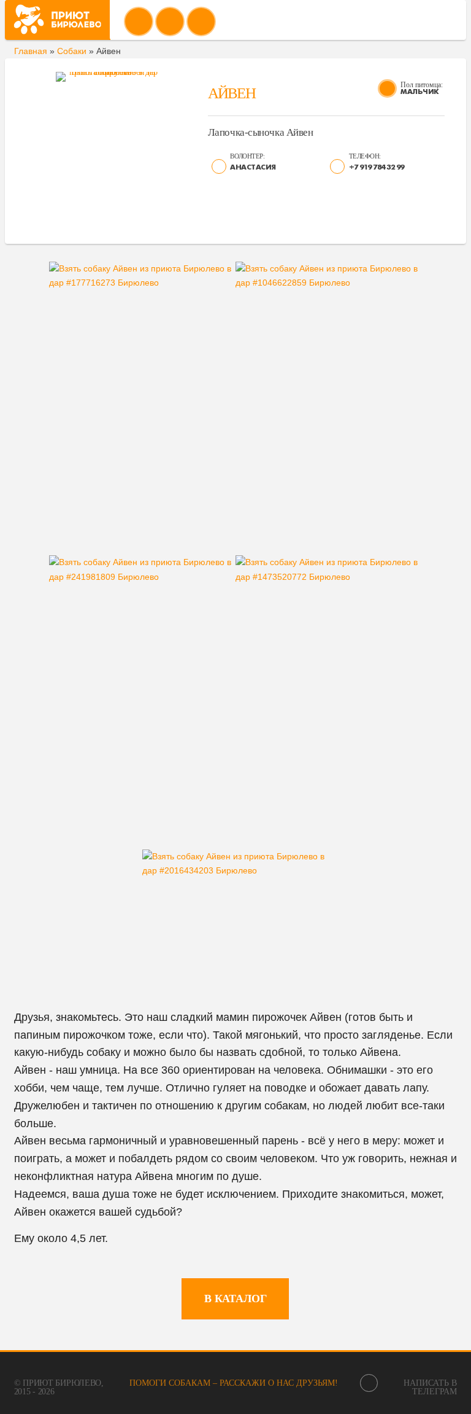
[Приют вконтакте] (138, 21)
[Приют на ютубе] (170, 21)
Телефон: (365, 156)
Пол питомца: (421, 84)
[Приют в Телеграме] (201, 21)
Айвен (231, 93)
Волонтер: (247, 156)
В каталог (235, 1298)
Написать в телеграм (430, 1387)
